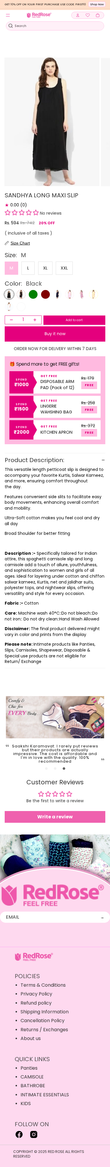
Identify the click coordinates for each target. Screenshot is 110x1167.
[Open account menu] (77, 15)
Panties (29, 1068)
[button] (22, 213)
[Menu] (8, 15)
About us (31, 1038)
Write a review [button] (55, 816)
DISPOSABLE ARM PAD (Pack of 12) (57, 384)
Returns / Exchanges (44, 1029)
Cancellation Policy (43, 1020)
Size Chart (20, 243)
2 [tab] (55, 769)
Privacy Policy (36, 993)
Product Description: (35, 460)
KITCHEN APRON (56, 432)
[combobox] (51, 26)
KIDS (26, 1103)
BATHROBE (33, 1085)
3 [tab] (64, 769)
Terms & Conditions (43, 985)
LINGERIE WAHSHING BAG (56, 409)
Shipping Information (45, 1011)
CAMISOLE (32, 1076)
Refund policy (36, 1003)
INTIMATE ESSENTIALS (45, 1094)
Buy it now (55, 334)
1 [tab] (46, 769)
